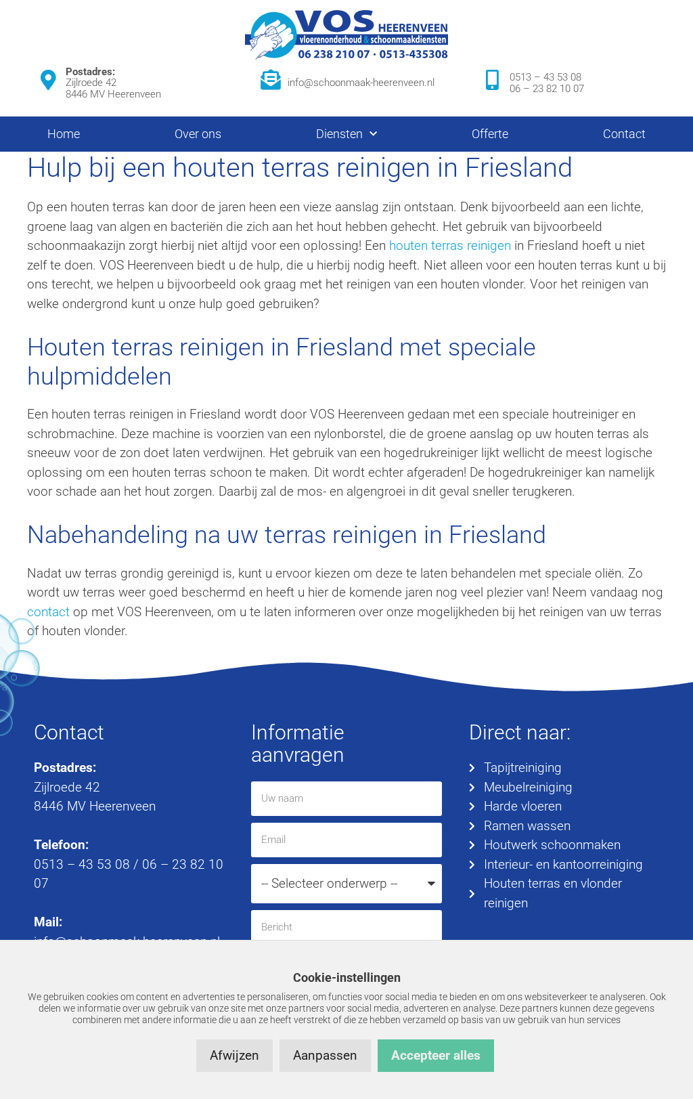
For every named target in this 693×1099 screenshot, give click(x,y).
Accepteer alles (435, 1055)
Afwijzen (234, 1055)
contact (48, 612)
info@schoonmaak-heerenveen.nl (361, 83)
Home (63, 134)
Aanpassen (325, 1055)
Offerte (490, 134)
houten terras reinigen (450, 245)
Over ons (198, 134)
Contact (624, 134)
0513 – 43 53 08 (545, 77)
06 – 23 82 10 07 (547, 89)
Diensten (339, 134)
